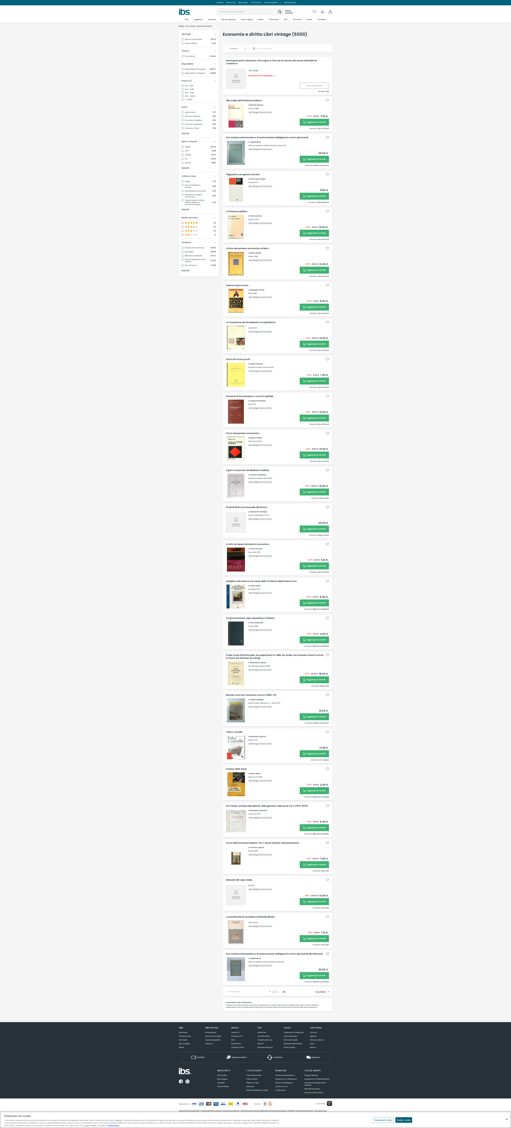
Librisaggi (189, 252)
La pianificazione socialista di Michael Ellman (250, 916)
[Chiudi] (507, 1119)
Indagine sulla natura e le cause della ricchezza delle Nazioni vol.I (261, 581)
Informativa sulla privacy (304, 1111)
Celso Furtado (256, 549)
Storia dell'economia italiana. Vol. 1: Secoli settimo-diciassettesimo (262, 843)
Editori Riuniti (253, 922)
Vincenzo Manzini (192, 116)
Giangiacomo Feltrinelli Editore (316, 1079)
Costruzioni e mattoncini (294, 1032)
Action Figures (289, 1047)
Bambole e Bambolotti (293, 1043)
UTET (187, 151)
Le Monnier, (252, 814)
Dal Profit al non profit (238, 359)
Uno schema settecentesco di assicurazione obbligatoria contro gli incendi (267, 137)
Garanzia (250, 1086)
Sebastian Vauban (258, 662)
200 (284, 991)
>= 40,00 (188, 100)
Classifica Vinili (237, 1047)
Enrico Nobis (255, 773)
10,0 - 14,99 (189, 89)
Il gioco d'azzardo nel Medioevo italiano (247, 470)
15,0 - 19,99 (189, 93)
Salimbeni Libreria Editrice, (258, 478)
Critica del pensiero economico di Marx (247, 248)
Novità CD (235, 1032)
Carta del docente (271, 3)
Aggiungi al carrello (316, 122)
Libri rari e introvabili (193, 39)
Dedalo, (251, 256)
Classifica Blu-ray (264, 1040)
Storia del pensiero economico (242, 433)
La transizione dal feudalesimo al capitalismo (251, 322)
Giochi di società (291, 1040)
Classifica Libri (185, 1036)
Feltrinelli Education (312, 1089)
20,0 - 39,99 (190, 96)
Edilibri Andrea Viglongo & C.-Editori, (262, 703)
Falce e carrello (234, 732)
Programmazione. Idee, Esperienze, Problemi (250, 618)
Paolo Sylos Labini (257, 179)
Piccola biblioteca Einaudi (192, 186)
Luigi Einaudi (190, 112)
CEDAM (188, 155)
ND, (249, 885)
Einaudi (188, 163)
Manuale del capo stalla (239, 879)
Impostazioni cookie (383, 1120)
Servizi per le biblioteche (284, 1075)
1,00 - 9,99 (189, 86)
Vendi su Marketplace (284, 1083)
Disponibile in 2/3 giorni (195, 73)
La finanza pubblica (236, 211)
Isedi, (250, 404)
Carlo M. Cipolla (257, 847)
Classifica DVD (263, 1036)
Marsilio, (251, 740)
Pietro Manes (255, 253)
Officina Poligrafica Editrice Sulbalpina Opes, (265, 145)
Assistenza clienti (290, 3)
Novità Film (261, 1032)
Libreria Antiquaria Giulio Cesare (195, 260)
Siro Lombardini (256, 623)
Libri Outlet (183, 1040)
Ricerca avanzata (289, 12)
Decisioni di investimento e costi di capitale (249, 396)
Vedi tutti (185, 133)
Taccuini (313, 1032)
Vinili (233, 1040)
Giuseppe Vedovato (258, 810)
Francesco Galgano (193, 120)
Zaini (312, 1043)
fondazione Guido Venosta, (258, 367)
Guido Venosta (256, 364)
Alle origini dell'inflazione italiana (243, 100)
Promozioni (190, 56)
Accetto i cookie (403, 1120)
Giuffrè (188, 147)
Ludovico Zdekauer (258, 475)
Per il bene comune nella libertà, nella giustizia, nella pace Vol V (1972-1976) (267, 806)
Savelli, (250, 328)
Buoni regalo (243, 3)
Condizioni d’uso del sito (230, 1111)
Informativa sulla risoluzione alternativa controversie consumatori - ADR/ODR (267, 1111)
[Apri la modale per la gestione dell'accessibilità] (329, 1103)
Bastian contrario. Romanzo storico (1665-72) (251, 695)
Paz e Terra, (252, 552)
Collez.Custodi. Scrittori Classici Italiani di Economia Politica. (195, 202)
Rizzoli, (250, 293)
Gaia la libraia (223, 1086)
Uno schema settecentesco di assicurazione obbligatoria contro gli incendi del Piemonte (274, 953)
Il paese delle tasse (236, 769)
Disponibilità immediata (195, 69)
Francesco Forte (192, 128)
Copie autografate (212, 1040)
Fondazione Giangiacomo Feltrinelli (315, 1084)
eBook (181, 1047)
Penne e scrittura (316, 1040)
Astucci (313, 1047)
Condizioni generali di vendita (211, 1111)
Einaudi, (251, 182)
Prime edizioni (191, 43)
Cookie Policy (113, 1125)
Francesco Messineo (194, 124)
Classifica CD (236, 1036)
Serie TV (260, 1043)
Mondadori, (252, 589)
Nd (186, 159)
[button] (280, 12)
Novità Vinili (236, 1043)
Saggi (187, 181)
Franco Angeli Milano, (256, 515)
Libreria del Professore (194, 248)
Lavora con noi (281, 1086)
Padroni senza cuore (237, 285)
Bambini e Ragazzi (265, 1047)
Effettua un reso (252, 1083)
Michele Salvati (256, 105)
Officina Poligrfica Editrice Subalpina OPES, (264, 962)
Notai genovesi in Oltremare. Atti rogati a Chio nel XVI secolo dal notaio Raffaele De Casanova (271, 62)
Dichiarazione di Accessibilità (189, 1111)
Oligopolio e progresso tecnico (243, 174)
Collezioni (209, 1043)
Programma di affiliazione (286, 1079)
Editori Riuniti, (253, 441)
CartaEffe (219, 3)
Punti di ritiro (231, 3)
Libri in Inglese (184, 1043)
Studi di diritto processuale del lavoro (246, 507)
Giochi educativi (290, 1036)
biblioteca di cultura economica (193, 196)
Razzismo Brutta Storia (313, 1092)
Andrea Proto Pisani (258, 512)
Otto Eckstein (256, 216)
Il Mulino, (251, 108)
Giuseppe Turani (257, 290)
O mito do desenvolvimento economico (247, 544)
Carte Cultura (256, 3)
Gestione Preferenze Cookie (257, 1090)
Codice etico (280, 1090)
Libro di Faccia (191, 265)
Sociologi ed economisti (195, 191)
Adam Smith (255, 586)
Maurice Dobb (256, 438)
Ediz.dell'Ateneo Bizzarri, (257, 666)
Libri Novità (183, 1032)
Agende (313, 1036)
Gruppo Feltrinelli (311, 1075)
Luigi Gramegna (257, 699)
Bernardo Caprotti (258, 736)
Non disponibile (314, 85)
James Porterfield (257, 401)
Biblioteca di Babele (193, 256)
